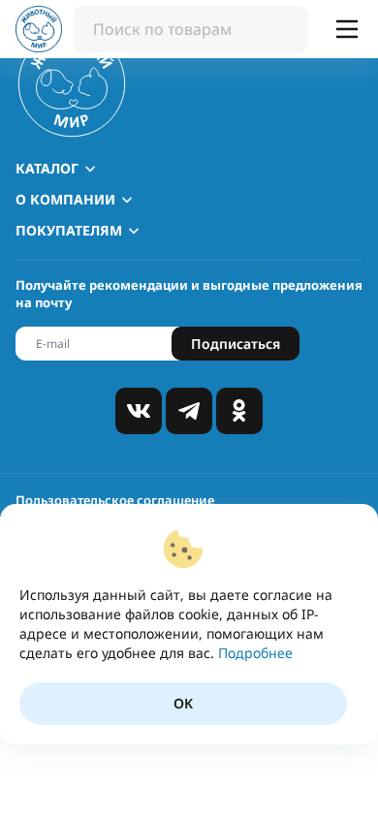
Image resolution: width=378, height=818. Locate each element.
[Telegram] (189, 411)
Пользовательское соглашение (115, 500)
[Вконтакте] (138, 411)
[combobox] (191, 29)
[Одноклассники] (239, 411)
